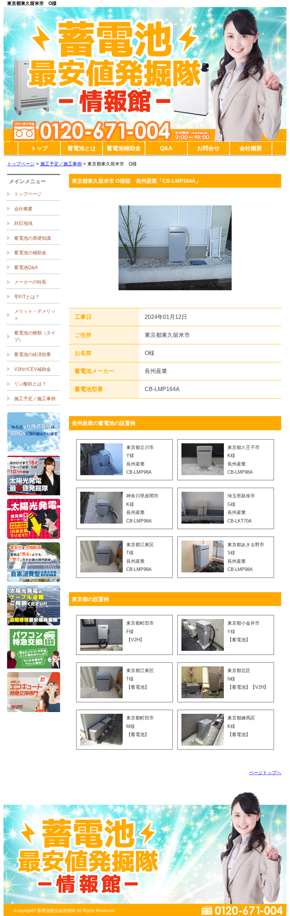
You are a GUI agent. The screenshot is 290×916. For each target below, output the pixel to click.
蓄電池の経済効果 (32, 354)
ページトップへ (265, 772)
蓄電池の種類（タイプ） (35, 336)
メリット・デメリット (35, 315)
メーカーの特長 (30, 282)
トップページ (21, 164)
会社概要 (250, 148)
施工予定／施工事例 (61, 164)
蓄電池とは (82, 148)
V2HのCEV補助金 (32, 369)
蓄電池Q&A (26, 267)
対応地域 (23, 223)
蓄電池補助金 (124, 148)
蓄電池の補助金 (30, 252)
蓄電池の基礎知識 (32, 238)
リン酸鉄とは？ (30, 383)
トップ (39, 148)
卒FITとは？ (27, 296)
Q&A (166, 148)
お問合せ (208, 148)
